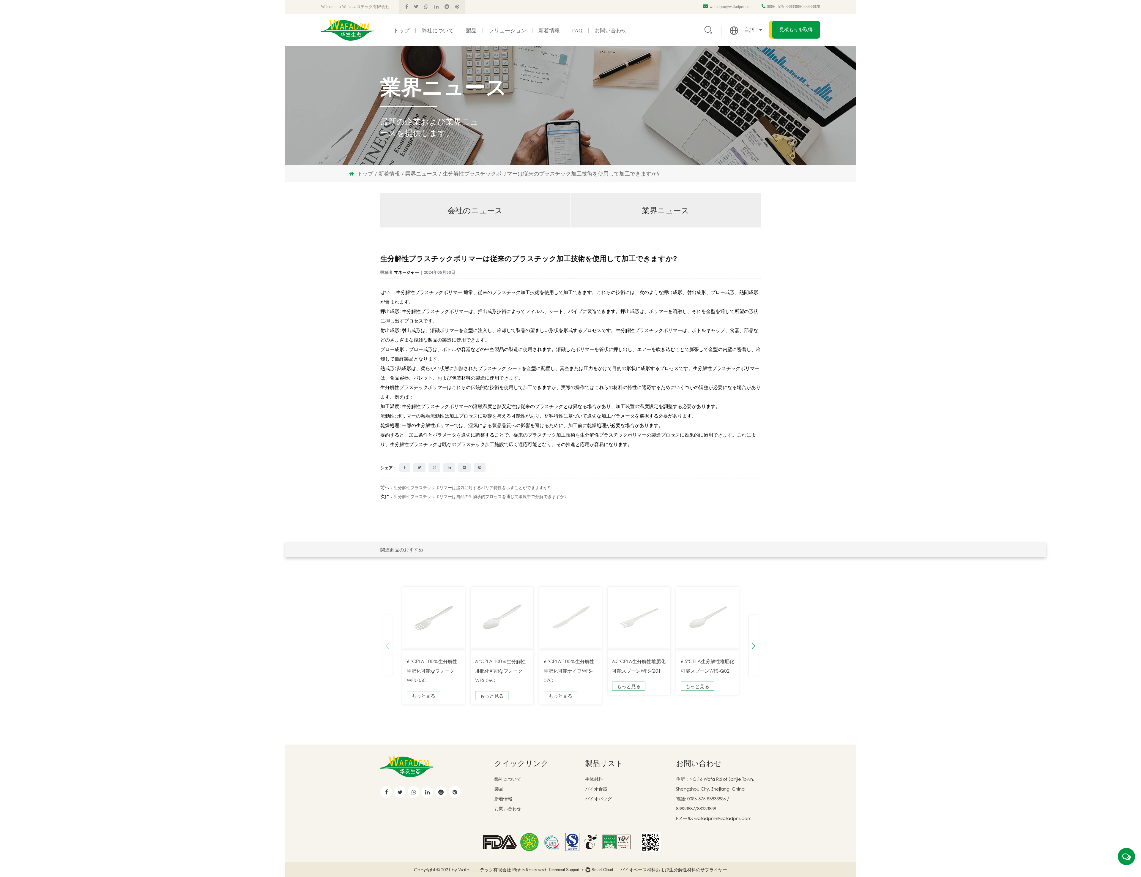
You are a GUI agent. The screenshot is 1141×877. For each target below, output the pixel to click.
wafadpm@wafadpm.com (731, 6)
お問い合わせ (611, 30)
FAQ (577, 30)
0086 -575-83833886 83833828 (793, 6)
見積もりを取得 (796, 29)
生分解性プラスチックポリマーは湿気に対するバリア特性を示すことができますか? (472, 487)
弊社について (438, 30)
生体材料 (594, 779)
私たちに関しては (442, 45)
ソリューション (507, 30)
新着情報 (549, 30)
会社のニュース (557, 45)
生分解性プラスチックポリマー (430, 292)
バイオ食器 (596, 788)
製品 (471, 30)
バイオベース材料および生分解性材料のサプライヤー (673, 869)
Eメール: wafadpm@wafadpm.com (713, 818)
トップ (401, 30)
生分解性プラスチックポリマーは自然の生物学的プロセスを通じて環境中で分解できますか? (480, 496)
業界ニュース (421, 173)
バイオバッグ (598, 798)
